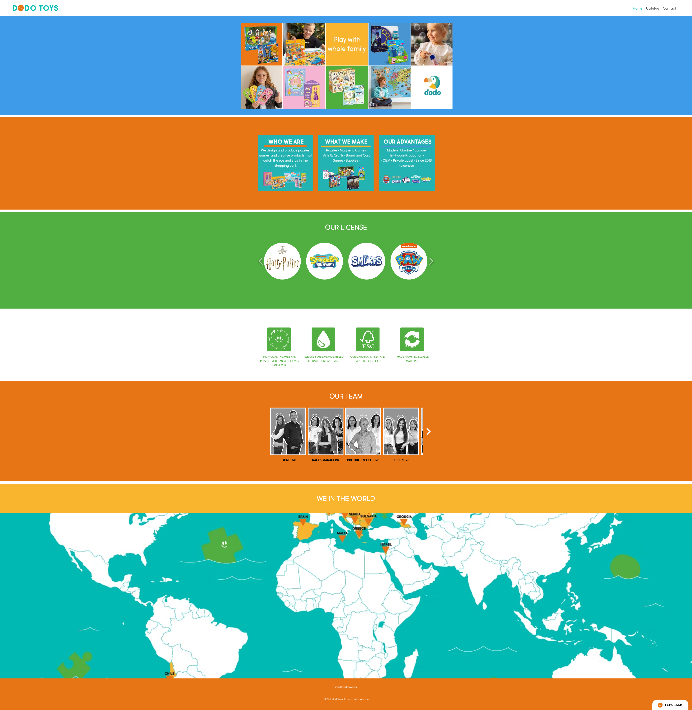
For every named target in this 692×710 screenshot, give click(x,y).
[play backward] (261, 261)
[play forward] (431, 261)
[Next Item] (429, 431)
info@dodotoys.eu (346, 687)
